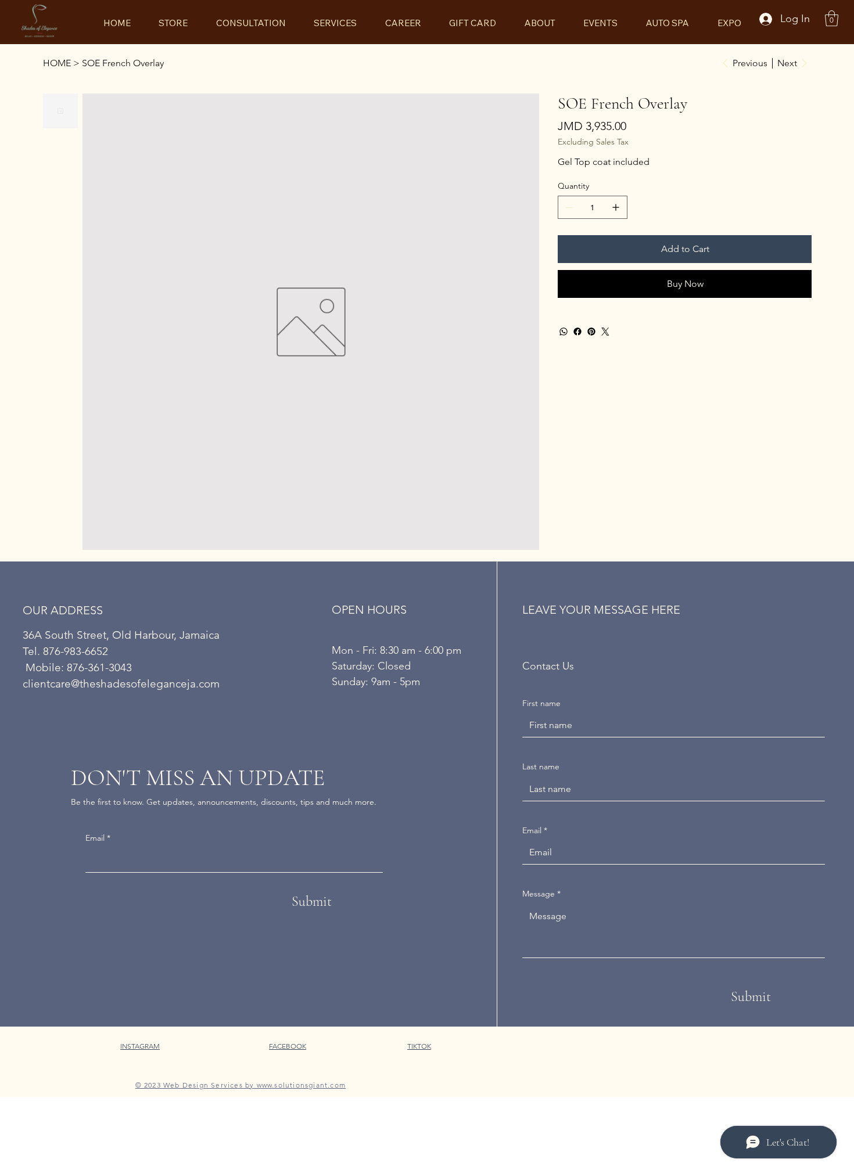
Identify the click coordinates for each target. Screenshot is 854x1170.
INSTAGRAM (140, 1046)
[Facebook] (577, 331)
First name (541, 703)
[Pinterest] (591, 331)
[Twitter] (605, 331)
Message (541, 893)
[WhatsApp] (563, 331)
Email (97, 838)
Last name (540, 766)
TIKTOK (419, 1046)
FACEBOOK (287, 1046)
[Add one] (615, 207)
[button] (831, 18)
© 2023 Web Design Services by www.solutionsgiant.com (240, 1085)
